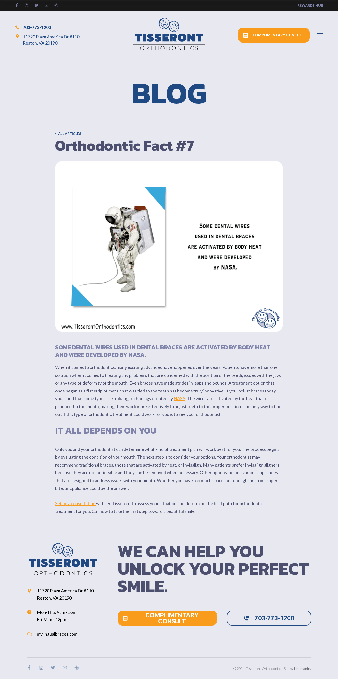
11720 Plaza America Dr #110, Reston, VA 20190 (51, 40)
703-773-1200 (37, 27)
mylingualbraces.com (57, 634)
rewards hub (310, 5)
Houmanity (302, 668)
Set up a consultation (75, 503)
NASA (179, 398)
